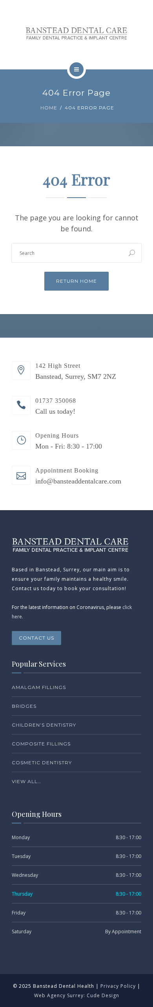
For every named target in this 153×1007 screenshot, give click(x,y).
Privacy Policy (118, 986)
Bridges (24, 706)
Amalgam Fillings (39, 687)
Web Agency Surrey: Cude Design (76, 995)
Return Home (76, 281)
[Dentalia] (77, 33)
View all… (26, 781)
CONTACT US (36, 638)
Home (48, 108)
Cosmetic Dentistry (42, 762)
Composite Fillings (41, 744)
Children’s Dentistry (44, 725)
